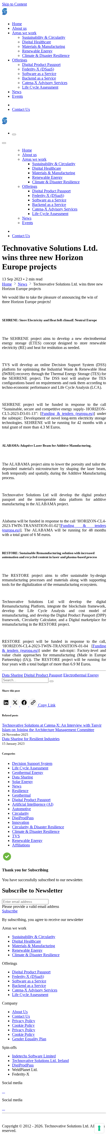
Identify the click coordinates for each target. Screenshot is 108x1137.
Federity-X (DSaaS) (28, 976)
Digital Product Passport (43, 675)
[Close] (4, 143)
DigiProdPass (23, 1065)
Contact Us (21, 109)
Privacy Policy (23, 1021)
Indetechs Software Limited (34, 1056)
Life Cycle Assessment (30, 994)
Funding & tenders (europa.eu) (67, 413)
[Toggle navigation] (14, 134)
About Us (20, 1012)
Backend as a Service (29, 985)
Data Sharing (12, 675)
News (22, 284)
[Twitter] (15, 705)
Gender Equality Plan (29, 1039)
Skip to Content (14, 4)
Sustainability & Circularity (33, 937)
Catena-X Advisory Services (34, 990)
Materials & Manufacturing (33, 946)
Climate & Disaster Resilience (36, 955)
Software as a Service (29, 981)
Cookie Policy (23, 1025)
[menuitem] (17, 24)
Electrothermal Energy (81, 675)
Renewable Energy (27, 950)
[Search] (51, 681)
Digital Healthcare (26, 941)
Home (7, 284)
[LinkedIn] (6, 705)
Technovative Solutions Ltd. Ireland (40, 1060)
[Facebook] (24, 705)
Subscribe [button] (10, 911)
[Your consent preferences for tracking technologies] (99, 1128)
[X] (3, 1091)
